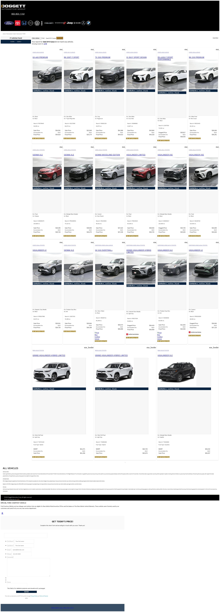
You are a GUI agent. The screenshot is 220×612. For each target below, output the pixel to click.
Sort (43, 38)
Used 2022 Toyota (195, 150)
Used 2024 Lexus (100, 52)
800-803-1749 (17, 13)
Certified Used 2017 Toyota (167, 245)
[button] (59, 38)
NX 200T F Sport (71, 57)
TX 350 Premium (102, 57)
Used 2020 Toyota (70, 245)
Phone (9, 582)
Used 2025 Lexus (132, 52)
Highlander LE (40, 250)
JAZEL (18, 499)
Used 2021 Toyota (39, 150)
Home (4, 34)
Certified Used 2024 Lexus (104, 245)
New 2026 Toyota (38, 350)
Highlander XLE (165, 250)
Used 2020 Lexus (163, 52)
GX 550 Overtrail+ (103, 250)
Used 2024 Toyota (70, 150)
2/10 (45, 44)
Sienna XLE (38, 154)
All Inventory (9, 34)
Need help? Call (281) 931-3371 (62, 608)
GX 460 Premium (40, 57)
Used (14, 34)
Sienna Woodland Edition (107, 154)
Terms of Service (44, 596)
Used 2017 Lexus (69, 52)
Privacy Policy (34, 596)
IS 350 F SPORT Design (136, 57)
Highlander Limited (135, 154)
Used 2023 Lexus (38, 52)
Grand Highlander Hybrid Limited (138, 251)
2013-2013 (19, 34)
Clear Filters (215, 38)
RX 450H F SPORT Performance (165, 58)
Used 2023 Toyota (132, 150)
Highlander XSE (165, 154)
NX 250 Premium (196, 57)
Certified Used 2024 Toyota (135, 245)
